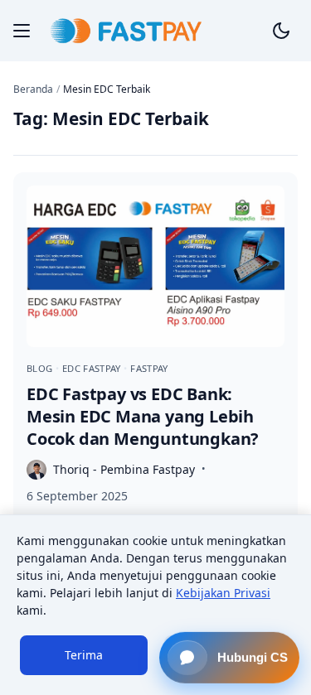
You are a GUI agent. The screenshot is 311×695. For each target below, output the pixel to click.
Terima (84, 655)
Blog (41, 368)
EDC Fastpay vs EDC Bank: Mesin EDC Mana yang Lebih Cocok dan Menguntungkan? (143, 416)
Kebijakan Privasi (223, 593)
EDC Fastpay (93, 368)
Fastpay (149, 368)
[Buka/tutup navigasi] (21, 31)
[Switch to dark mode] (281, 30)
